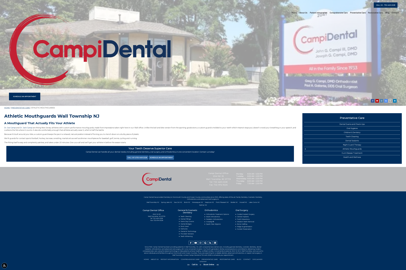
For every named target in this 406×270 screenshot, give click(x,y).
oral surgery (176, 249)
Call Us (195, 265)
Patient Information (318, 13)
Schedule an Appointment (24, 96)
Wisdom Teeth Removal (245, 221)
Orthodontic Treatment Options (217, 214)
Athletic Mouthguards (352, 149)
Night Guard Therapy (352, 145)
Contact (395, 13)
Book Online (209, 265)
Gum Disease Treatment (352, 153)
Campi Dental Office (218, 173)
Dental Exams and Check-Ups (352, 124)
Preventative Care (358, 13)
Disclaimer (257, 259)
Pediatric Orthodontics (214, 219)
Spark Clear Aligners (213, 224)
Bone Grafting (242, 224)
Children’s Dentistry (352, 132)
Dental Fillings (186, 219)
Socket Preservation (244, 229)
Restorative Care (375, 13)
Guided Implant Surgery (245, 214)
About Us (303, 13)
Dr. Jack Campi (26, 128)
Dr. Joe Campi (10, 128)
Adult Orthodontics (213, 216)
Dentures (184, 229)
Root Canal (185, 226)
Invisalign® (210, 221)
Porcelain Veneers (187, 234)
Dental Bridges (186, 224)
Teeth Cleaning (352, 137)
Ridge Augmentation (244, 226)
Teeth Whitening (187, 236)
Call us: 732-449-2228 (137, 158)
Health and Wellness (352, 157)
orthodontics (156, 249)
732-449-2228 (221, 182)
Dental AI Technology (188, 231)
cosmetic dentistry (249, 247)
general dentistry (236, 247)
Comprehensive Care (339, 13)
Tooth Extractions (243, 219)
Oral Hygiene (352, 128)
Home (294, 13)
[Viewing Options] (4, 265)
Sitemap (203, 261)
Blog (387, 13)
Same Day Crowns (187, 221)
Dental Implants (243, 216)
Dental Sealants (352, 141)
